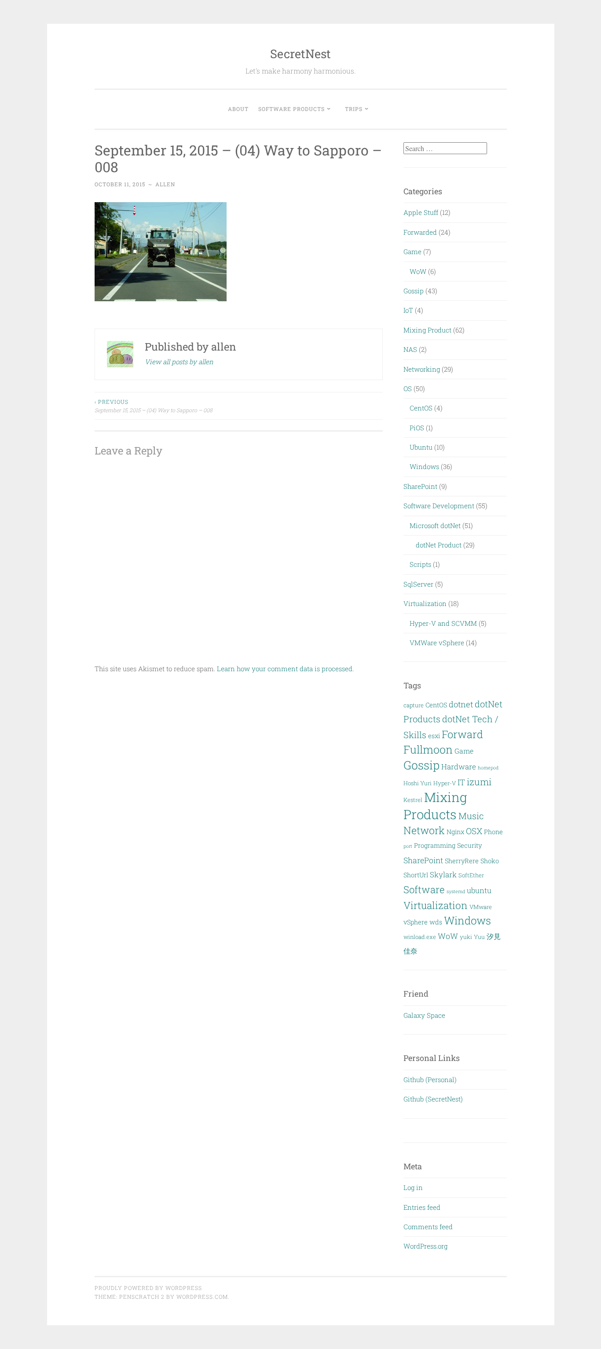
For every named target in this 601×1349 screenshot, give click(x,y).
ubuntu (479, 890)
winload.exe (419, 937)
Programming (434, 845)
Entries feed (421, 1207)
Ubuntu (421, 447)
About (238, 108)
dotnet (461, 704)
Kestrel (412, 800)
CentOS (421, 407)
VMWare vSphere (437, 642)
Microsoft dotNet (435, 525)
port (407, 846)
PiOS (417, 427)
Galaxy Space (424, 1015)
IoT (408, 310)
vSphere (415, 922)
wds (435, 922)
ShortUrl (415, 875)
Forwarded (420, 232)
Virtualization (425, 603)
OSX (474, 830)
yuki (466, 937)
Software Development (438, 505)
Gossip (413, 290)
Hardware (458, 766)
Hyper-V (444, 783)
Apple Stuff (420, 212)
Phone (493, 832)
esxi (434, 736)
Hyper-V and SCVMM (443, 623)
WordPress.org (425, 1246)
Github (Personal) (430, 1079)
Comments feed (428, 1226)
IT (461, 782)
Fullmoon (428, 749)
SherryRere (462, 861)
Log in (413, 1187)
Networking (421, 369)
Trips (354, 108)
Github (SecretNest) (433, 1098)
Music (471, 815)
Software (424, 889)
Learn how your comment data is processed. (285, 668)
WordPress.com (202, 1296)
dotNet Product (439, 544)
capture (413, 705)
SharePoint (420, 486)
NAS (410, 349)
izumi (479, 782)
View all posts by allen (179, 361)
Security (469, 845)
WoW (418, 271)
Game (412, 251)
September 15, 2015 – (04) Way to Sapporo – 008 (154, 405)
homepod (488, 768)
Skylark (443, 874)
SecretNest (300, 53)
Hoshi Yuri (417, 783)
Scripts (420, 564)
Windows (424, 466)
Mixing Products (435, 805)
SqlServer (418, 584)
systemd (456, 891)
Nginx (455, 832)
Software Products (291, 108)
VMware (480, 907)
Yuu (479, 937)
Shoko (489, 861)
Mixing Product (427, 329)
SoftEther (471, 875)
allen (165, 184)
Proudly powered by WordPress (148, 1287)
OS (407, 388)
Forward (462, 734)
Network (424, 830)
